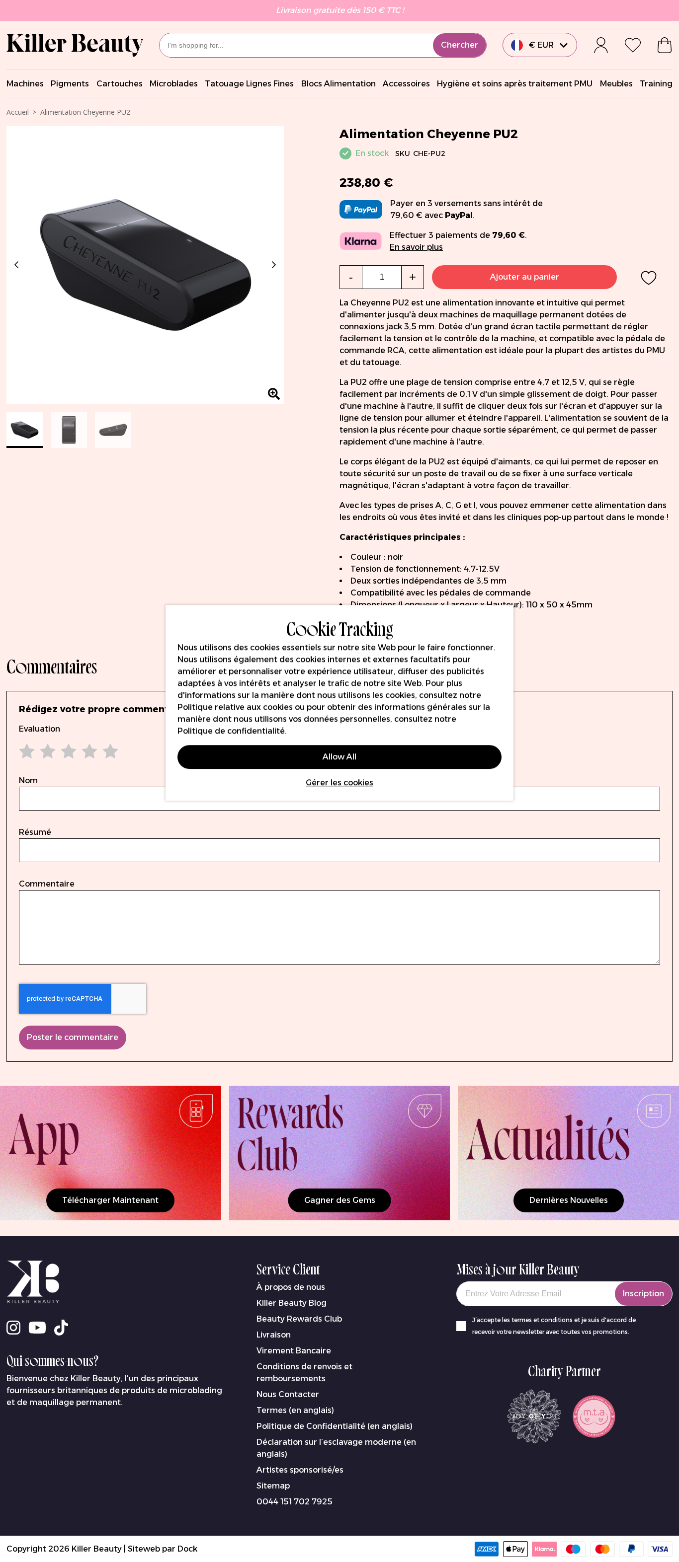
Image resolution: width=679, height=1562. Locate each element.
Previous (18, 265)
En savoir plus (416, 247)
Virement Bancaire (293, 1350)
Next (272, 265)
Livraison (273, 1334)
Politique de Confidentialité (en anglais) (334, 1426)
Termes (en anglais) (295, 1410)
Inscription (643, 1293)
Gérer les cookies (339, 782)
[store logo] (74, 45)
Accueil (17, 112)
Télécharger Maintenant (110, 1200)
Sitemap (273, 1485)
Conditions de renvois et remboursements (304, 1372)
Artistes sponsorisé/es (299, 1470)
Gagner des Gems (339, 1200)
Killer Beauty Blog (291, 1303)
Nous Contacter (287, 1394)
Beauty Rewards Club (299, 1319)
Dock (187, 1549)
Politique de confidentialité (231, 731)
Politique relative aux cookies (235, 707)
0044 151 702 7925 (294, 1501)
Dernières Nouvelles (568, 1200)
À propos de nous (290, 1287)
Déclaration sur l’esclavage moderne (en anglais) (336, 1448)
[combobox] (323, 45)
